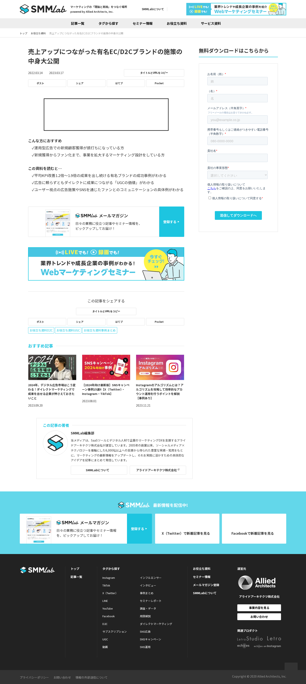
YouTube (107, 608)
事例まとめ (146, 593)
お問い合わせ (259, 617)
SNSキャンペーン (150, 639)
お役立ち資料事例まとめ (100, 330)
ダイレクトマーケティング (156, 624)
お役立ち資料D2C (41, 330)
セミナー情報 (143, 23)
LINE (105, 601)
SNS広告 (145, 631)
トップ (75, 568)
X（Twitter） (110, 593)
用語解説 (145, 616)
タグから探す (108, 23)
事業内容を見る (259, 608)
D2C (104, 624)
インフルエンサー (151, 578)
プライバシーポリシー (34, 677)
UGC (105, 639)
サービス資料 (211, 23)
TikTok (106, 585)
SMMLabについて (153, 9)
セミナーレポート (151, 601)
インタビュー (148, 585)
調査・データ (148, 608)
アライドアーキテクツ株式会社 (156, 470)
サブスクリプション (114, 631)
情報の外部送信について (92, 677)
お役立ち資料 (177, 23)
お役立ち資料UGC (68, 330)
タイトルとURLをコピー (154, 72)
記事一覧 (77, 23)
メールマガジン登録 (206, 585)
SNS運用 (145, 647)
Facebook (108, 616)
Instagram (108, 578)
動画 (105, 647)
